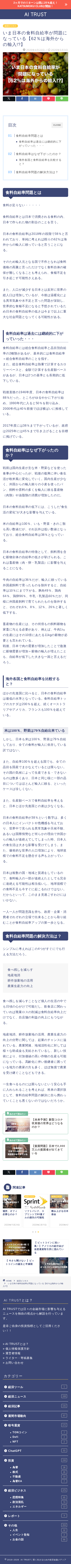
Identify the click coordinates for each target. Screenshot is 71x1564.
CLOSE (57, 125)
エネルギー (38, 1506)
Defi (38, 1436)
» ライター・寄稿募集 (18, 1358)
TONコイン (38, 1432)
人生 (38, 1530)
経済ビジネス (10, 26)
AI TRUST (35, 14)
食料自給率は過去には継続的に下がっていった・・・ (40, 143)
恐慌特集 (38, 1497)
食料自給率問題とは (29, 135)
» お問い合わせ (13, 1362)
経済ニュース (37, 1396)
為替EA (38, 1481)
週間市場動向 (36, 1415)
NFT (38, 1441)
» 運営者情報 (12, 1353)
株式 (38, 1472)
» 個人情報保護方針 (16, 1348)
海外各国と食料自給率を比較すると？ (40, 162)
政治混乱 (38, 1502)
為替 (38, 1467)
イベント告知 (38, 1534)
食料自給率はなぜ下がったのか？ (38, 153)
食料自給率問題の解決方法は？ (37, 172)
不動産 (38, 1476)
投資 (37, 1460)
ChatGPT (36, 1450)
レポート (36, 1515)
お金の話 (38, 1539)
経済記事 (37, 1406)
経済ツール (36, 1387)
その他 (37, 1525)
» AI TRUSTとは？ (16, 1343)
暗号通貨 (37, 1425)
